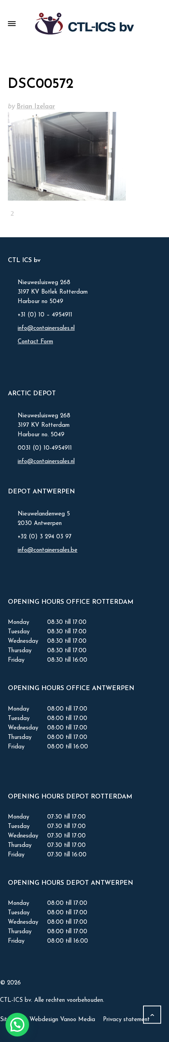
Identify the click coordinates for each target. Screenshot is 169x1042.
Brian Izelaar (36, 106)
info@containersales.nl (46, 328)
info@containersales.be (47, 550)
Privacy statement (126, 1020)
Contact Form (35, 342)
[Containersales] (84, 23)
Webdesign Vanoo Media (62, 1020)
